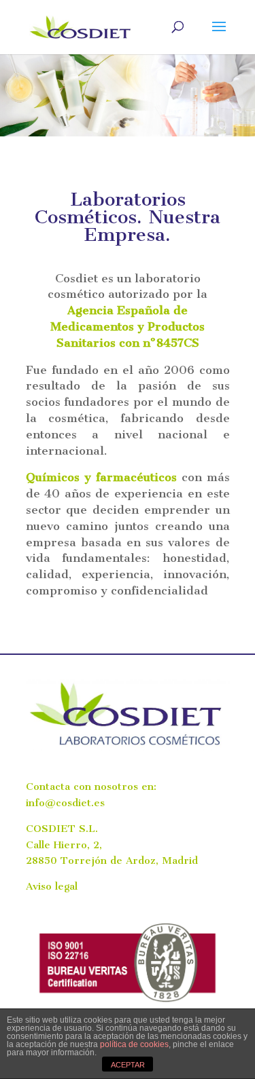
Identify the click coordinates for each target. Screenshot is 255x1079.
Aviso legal (52, 886)
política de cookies (134, 1044)
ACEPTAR (128, 1065)
